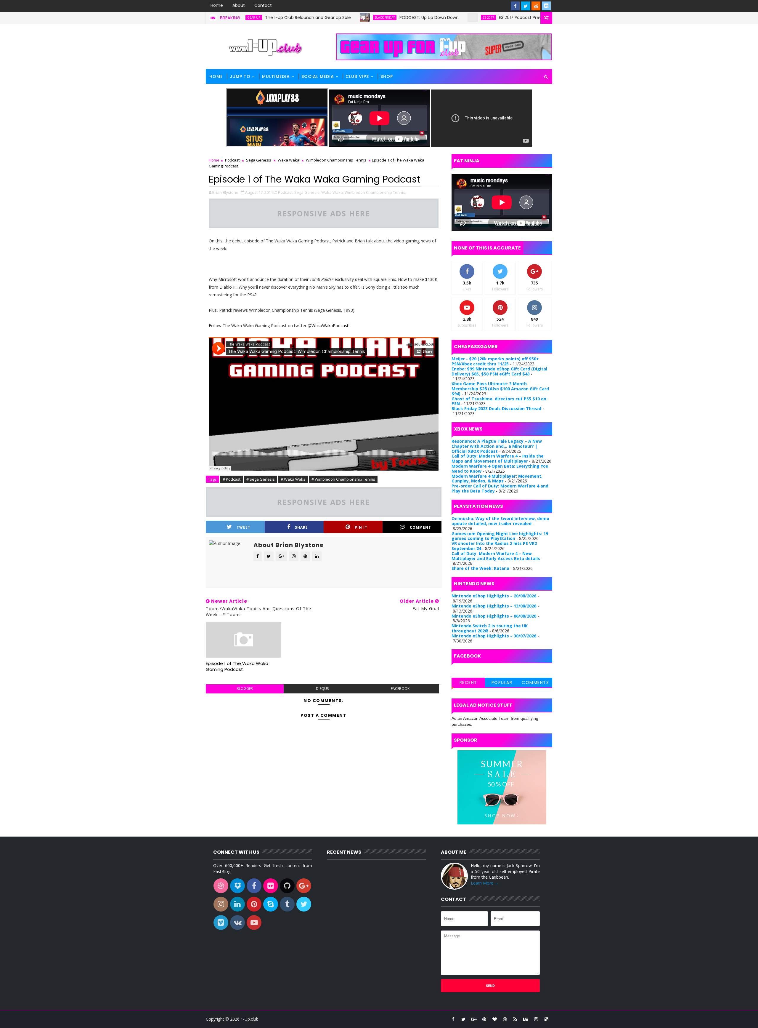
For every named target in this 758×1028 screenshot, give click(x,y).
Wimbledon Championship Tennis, (375, 192)
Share (301, 527)
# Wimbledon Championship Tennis (343, 479)
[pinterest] (484, 1019)
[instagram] (535, 1019)
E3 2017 (452, 17)
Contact (263, 5)
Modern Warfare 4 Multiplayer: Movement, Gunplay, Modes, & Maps (497, 478)
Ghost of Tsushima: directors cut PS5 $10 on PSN (499, 401)
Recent (468, 682)
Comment (420, 527)
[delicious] (546, 1019)
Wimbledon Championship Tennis (336, 160)
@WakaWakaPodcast (328, 325)
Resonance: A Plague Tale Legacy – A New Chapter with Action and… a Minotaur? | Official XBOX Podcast (497, 446)
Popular (502, 682)
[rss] (515, 1019)
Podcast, (285, 192)
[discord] (546, 5)
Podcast (232, 160)
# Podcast (231, 479)
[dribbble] (504, 1019)
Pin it (361, 527)
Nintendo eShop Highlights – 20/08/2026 (494, 596)
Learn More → (485, 883)
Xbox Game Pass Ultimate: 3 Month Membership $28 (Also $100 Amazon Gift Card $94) (500, 389)
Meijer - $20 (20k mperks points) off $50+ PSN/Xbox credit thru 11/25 (495, 361)
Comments (535, 682)
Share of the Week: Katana (480, 568)
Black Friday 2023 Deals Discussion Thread (496, 408)
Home (217, 5)
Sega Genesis (258, 160)
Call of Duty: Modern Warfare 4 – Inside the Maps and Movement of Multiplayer (498, 458)
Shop (386, 76)
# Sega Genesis (260, 479)
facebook (400, 688)
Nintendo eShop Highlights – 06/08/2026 (494, 616)
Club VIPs (357, 76)
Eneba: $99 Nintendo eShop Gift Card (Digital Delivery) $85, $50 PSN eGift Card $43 (499, 371)
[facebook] (515, 5)
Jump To (240, 76)
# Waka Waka (293, 479)
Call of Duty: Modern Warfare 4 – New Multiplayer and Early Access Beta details (496, 556)
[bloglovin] (494, 1019)
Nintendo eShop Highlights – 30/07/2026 (494, 636)
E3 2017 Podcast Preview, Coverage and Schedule (513, 17)
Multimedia (276, 76)
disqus (322, 688)
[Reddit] (535, 5)
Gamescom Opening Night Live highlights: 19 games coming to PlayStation (500, 536)
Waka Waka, (332, 192)
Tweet (243, 527)
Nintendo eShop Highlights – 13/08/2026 (494, 606)
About (238, 5)
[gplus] (473, 1019)
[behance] (525, 1019)
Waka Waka (288, 160)
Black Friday (348, 17)
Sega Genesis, (307, 192)
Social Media (317, 76)
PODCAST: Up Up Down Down (392, 17)
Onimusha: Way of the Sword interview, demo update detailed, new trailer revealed (500, 521)
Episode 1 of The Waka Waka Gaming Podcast (237, 666)
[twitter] (525, 5)
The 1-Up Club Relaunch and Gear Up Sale (271, 17)
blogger (245, 688)
